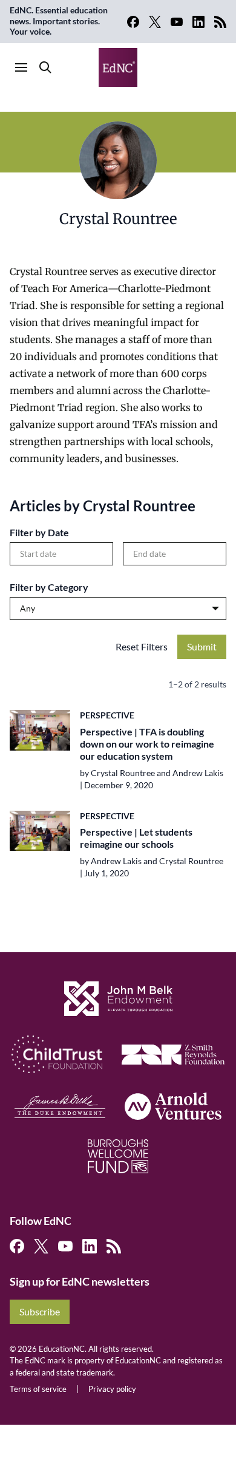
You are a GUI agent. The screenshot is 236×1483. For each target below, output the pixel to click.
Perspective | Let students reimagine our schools (136, 838)
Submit (202, 646)
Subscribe (39, 1311)
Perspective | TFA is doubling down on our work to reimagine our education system (147, 744)
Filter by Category (49, 587)
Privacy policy (112, 1389)
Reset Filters (142, 646)
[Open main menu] (21, 67)
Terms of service (38, 1389)
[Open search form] (45, 67)
